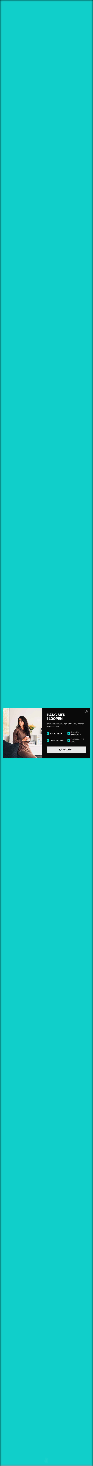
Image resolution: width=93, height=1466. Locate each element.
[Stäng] (86, 712)
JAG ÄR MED (68, 750)
